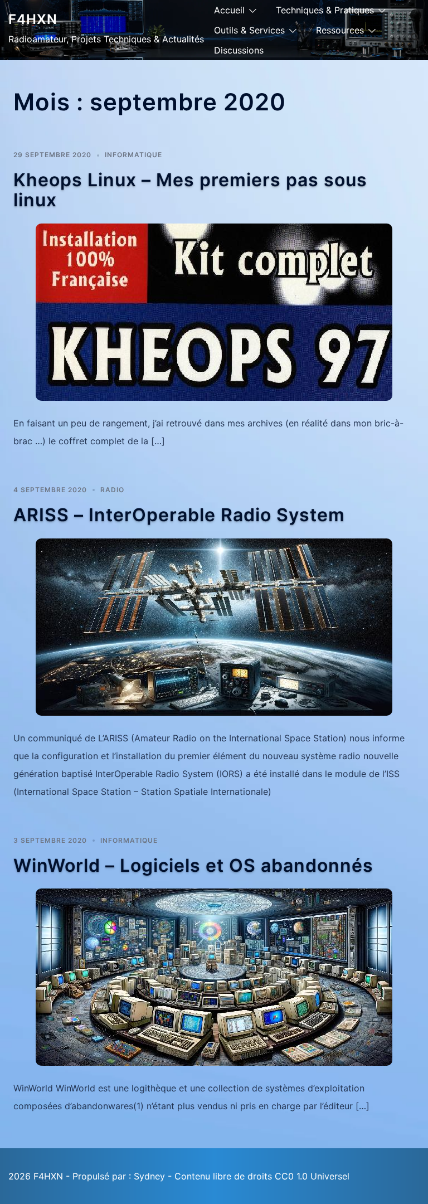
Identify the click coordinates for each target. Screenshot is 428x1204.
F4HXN (32, 19)
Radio (112, 490)
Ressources (340, 30)
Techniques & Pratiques (325, 10)
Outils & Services (249, 30)
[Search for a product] (415, 37)
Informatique (133, 155)
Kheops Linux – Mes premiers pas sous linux (190, 190)
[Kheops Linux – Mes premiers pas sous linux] (214, 311)
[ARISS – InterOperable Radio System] (214, 626)
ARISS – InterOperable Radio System (179, 515)
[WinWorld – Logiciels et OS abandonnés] (214, 976)
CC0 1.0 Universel (312, 1176)
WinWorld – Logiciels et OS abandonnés (193, 865)
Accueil (229, 10)
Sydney (149, 1176)
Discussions (239, 50)
